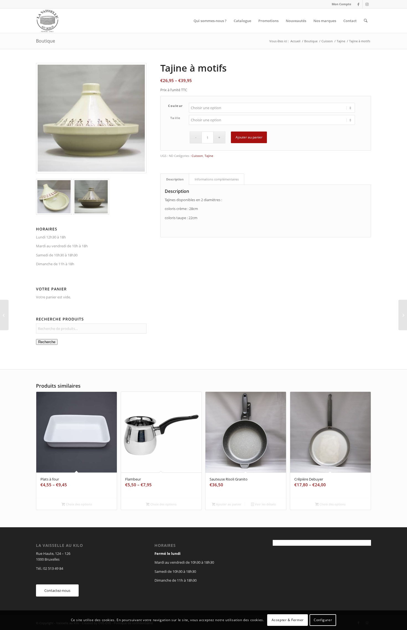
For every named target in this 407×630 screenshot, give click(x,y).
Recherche (46, 342)
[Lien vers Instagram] (367, 4)
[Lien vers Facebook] (358, 4)
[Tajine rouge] (4, 315)
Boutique (45, 41)
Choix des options (78, 504)
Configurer (323, 620)
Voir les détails (265, 504)
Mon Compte (341, 4)
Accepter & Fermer (288, 620)
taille (175, 118)
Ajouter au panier (249, 137)
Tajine (209, 156)
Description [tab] (175, 179)
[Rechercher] (365, 21)
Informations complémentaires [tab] (217, 179)
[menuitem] (340, 4)
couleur (175, 106)
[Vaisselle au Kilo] (47, 21)
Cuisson (197, 156)
